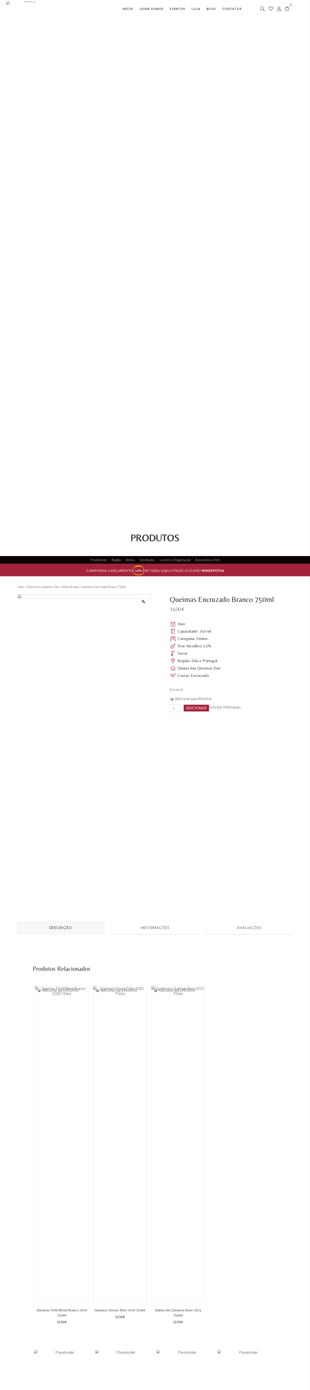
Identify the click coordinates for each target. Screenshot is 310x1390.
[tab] (61, 928)
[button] (191, 699)
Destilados (147, 560)
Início (21, 587)
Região (116, 560)
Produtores (98, 560)
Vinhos (130, 560)
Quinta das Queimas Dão (43, 587)
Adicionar (196, 708)
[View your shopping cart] (287, 8)
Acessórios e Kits (207, 560)
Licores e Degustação (175, 560)
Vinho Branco (70, 587)
